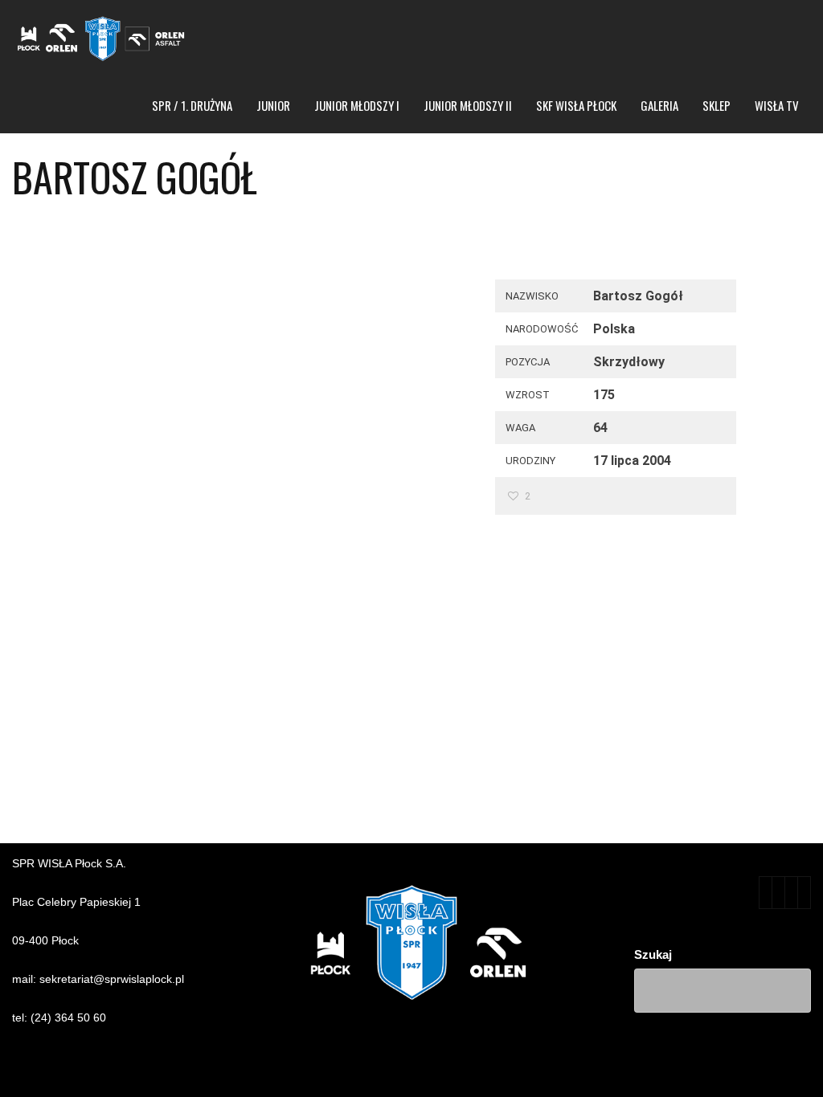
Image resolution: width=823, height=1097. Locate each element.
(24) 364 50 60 (68, 1017)
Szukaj (653, 954)
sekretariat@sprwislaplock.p (110, 979)
